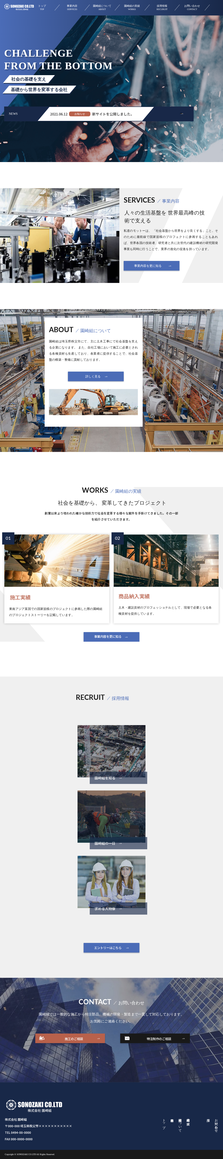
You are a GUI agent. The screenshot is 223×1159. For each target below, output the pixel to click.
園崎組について (102, 7)
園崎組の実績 (132, 7)
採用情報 (162, 7)
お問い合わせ (192, 7)
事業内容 (72, 7)
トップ (42, 7)
